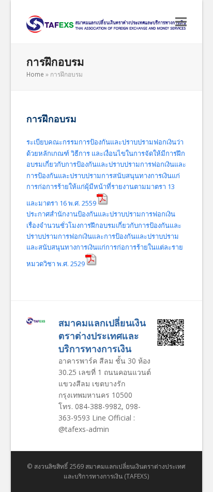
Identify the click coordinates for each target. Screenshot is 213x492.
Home (35, 74)
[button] (181, 22)
